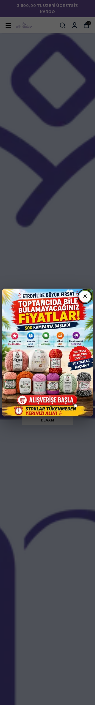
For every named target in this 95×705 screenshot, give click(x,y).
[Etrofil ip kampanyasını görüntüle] (47, 352)
